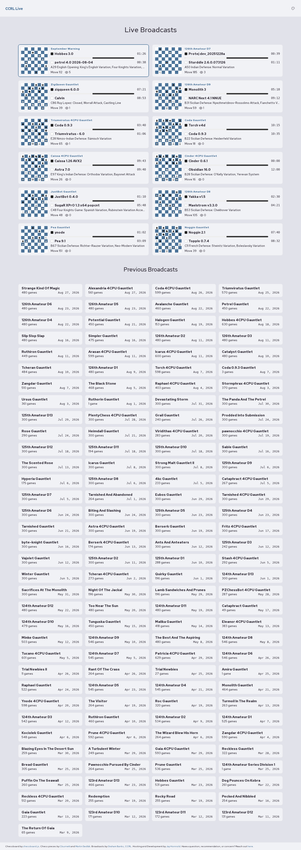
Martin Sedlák (82, 846)
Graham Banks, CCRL (120, 846)
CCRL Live (14, 9)
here (250, 846)
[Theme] (293, 8)
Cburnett (65, 846)
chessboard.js (31, 846)
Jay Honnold (173, 846)
